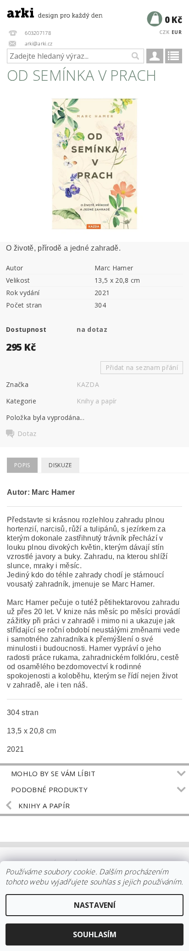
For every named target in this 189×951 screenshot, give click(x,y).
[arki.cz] (47, 12)
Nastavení (95, 905)
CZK (164, 31)
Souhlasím (95, 934)
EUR (177, 32)
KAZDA (88, 384)
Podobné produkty (49, 789)
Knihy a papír (97, 401)
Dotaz (27, 434)
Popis (22, 465)
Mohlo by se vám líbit (53, 773)
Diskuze (60, 465)
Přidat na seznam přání (142, 367)
